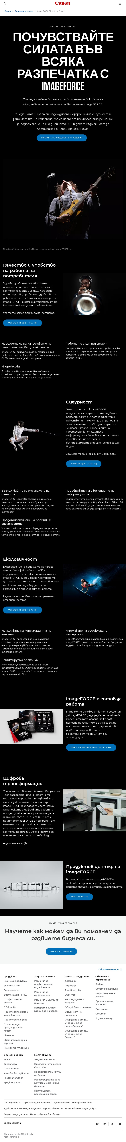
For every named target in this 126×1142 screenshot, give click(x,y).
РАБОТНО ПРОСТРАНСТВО (63, 26)
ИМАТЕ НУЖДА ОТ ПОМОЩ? (63, 923)
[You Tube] (120, 1124)
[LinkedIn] (105, 1124)
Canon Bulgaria (12, 1123)
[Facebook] (97, 1124)
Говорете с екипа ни (61, 951)
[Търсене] (4, 3)
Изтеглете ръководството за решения (61, 138)
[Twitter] (112, 1124)
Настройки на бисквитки (45, 1114)
